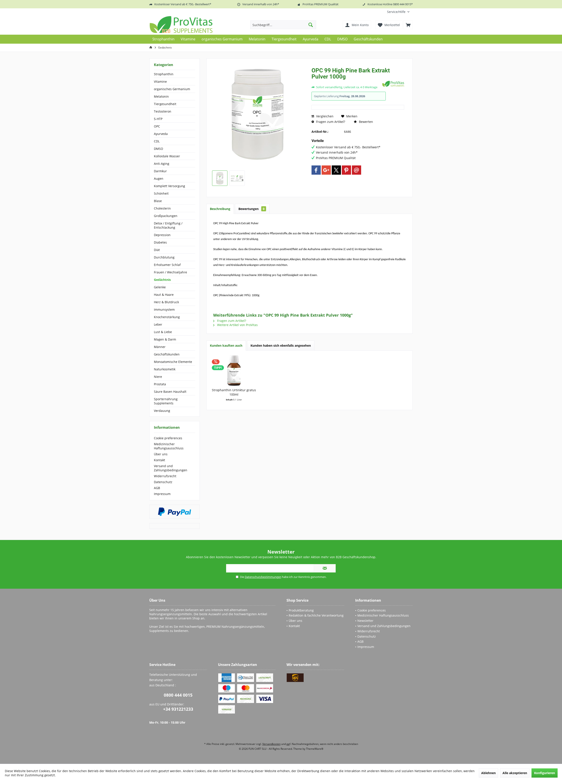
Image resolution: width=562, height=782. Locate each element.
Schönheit (161, 193)
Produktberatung (301, 610)
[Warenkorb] (408, 24)
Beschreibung (220, 209)
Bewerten (365, 122)
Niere (158, 377)
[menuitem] (398, 11)
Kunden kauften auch (226, 345)
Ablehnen (488, 773)
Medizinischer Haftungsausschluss (169, 446)
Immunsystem (164, 309)
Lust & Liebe (163, 332)
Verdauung (162, 411)
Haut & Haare (164, 294)
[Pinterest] (346, 170)
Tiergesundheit (165, 104)
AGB (157, 488)
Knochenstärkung (167, 317)
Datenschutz (163, 482)
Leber (158, 324)
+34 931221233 (178, 709)
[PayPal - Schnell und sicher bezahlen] (174, 512)
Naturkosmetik (164, 369)
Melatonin (161, 96)
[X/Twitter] (336, 170)
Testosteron (162, 111)
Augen (158, 178)
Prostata (160, 384)
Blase (158, 201)
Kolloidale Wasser (167, 156)
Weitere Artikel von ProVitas (237, 325)
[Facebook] (316, 170)
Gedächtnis (162, 280)
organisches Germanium (172, 89)
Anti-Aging (161, 163)
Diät (157, 250)
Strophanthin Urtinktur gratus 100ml (234, 392)
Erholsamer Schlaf (167, 265)
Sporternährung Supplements (166, 401)
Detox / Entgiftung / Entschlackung (168, 225)
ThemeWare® (314, 749)
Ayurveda (161, 134)
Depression (162, 235)
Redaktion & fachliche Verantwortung (316, 615)
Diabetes (160, 242)
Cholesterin (162, 208)
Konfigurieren (544, 773)
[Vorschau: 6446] (219, 178)
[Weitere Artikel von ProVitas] (393, 84)
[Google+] (326, 170)
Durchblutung (164, 257)
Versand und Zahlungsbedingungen (170, 468)
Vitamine (160, 81)
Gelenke (160, 287)
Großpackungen (165, 216)
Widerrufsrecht (165, 476)
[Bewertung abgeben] (346, 82)
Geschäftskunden (167, 354)
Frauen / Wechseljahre (170, 272)
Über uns (161, 454)
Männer (160, 347)
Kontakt (159, 460)
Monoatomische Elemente (173, 362)
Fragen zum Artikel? (330, 122)
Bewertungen (251, 209)
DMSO (158, 149)
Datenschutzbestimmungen (263, 577)
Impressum (162, 494)
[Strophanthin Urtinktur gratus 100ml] (234, 370)
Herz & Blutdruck (166, 302)
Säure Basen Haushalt (170, 391)
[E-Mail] (356, 170)
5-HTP (158, 119)
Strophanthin (163, 74)
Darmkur (160, 171)
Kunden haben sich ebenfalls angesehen (280, 345)
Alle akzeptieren (515, 773)
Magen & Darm (165, 339)
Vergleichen (324, 116)
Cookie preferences (168, 438)
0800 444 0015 (178, 695)
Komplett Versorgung (169, 186)
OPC (157, 126)
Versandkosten (271, 744)
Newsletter (365, 621)
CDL (157, 141)
